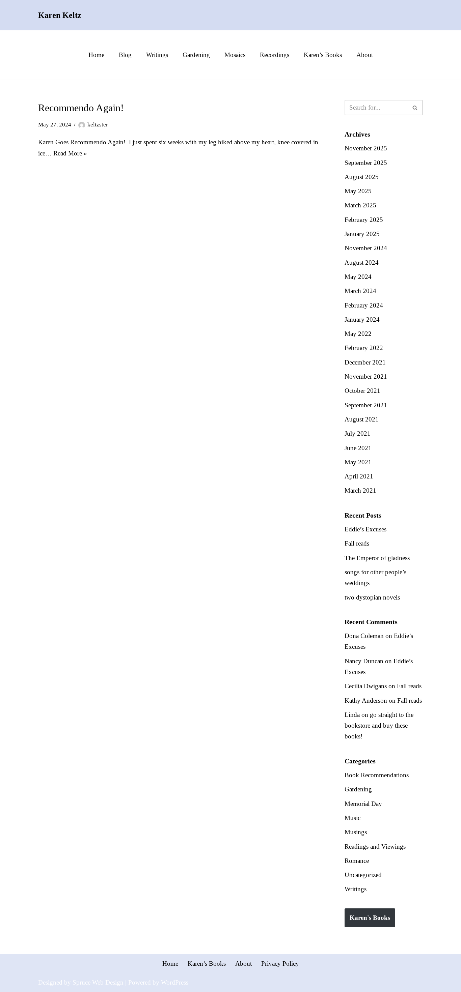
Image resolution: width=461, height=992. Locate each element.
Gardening (196, 54)
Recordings (274, 54)
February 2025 (364, 219)
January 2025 (362, 233)
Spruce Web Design (98, 982)
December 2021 (365, 362)
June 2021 (358, 447)
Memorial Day (363, 803)
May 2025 (358, 191)
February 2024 (364, 305)
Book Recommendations (377, 775)
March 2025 (360, 205)
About (364, 54)
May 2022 (358, 333)
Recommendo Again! (81, 107)
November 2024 (366, 248)
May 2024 (358, 276)
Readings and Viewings (375, 846)
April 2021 (359, 476)
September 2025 (366, 162)
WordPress (174, 982)
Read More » (70, 153)
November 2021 (366, 376)
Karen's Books (370, 917)
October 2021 (362, 390)
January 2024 (362, 319)
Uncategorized (363, 874)
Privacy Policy (280, 963)
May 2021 (358, 462)
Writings (157, 54)
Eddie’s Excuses (365, 529)
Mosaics (234, 54)
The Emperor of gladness (377, 557)
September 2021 (366, 405)
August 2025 (362, 176)
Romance (357, 860)
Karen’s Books (323, 54)
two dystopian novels (372, 597)
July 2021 (358, 433)
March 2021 (360, 490)
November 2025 (366, 148)
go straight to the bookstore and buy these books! (379, 725)
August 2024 (362, 262)
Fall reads (357, 543)
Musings (356, 832)
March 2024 (360, 290)
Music (352, 817)
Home (96, 54)
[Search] (415, 107)
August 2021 (362, 419)
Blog (125, 54)
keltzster (97, 124)
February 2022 (364, 347)
